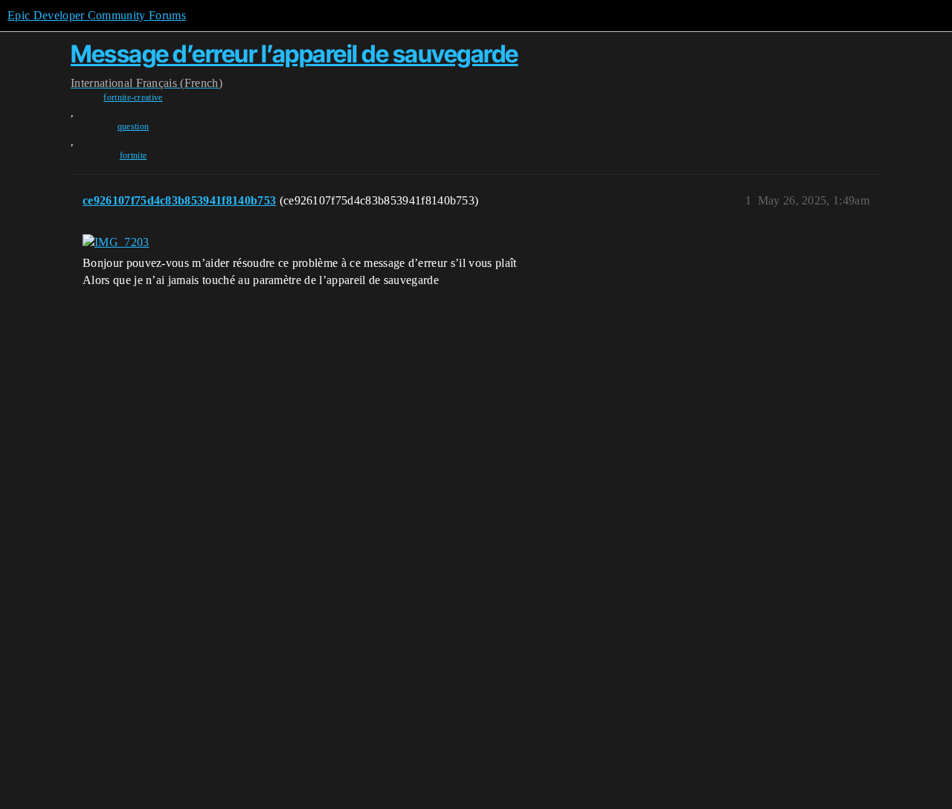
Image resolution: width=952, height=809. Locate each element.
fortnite (133, 155)
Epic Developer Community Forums (96, 15)
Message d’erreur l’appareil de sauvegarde (294, 53)
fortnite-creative (132, 97)
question (133, 126)
